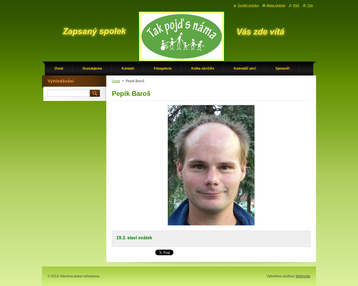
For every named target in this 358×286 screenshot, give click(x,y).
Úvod (116, 81)
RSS (296, 5)
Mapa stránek (276, 5)
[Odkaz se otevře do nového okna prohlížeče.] (211, 226)
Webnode (303, 276)
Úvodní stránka (248, 5)
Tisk (310, 5)
